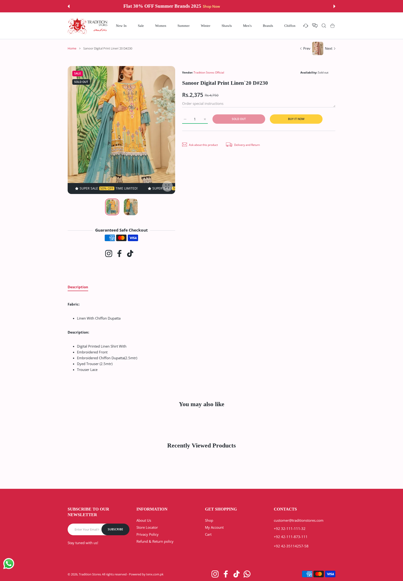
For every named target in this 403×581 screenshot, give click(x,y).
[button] (68, 6)
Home (72, 48)
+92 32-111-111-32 (290, 528)
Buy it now (296, 119)
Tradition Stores (90, 574)
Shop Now (237, 6)
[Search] (324, 25)
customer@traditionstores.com (298, 520)
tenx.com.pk (154, 574)
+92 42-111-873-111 (291, 536)
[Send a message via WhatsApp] (8, 563)
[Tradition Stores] (88, 25)
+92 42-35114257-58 (291, 546)
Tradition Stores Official (209, 72)
